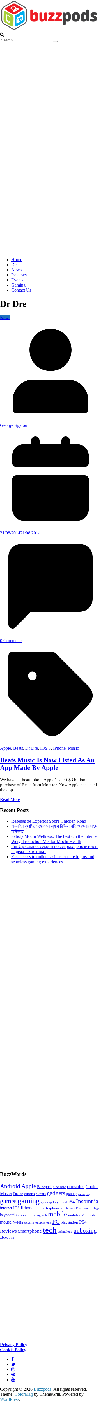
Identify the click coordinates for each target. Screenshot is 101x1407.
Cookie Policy (13, 1349)
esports (29, 1194)
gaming (29, 1201)
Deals (16, 264)
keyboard (7, 1215)
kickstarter (24, 1215)
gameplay (84, 1194)
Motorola (88, 1215)
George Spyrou (13, 425)
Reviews (19, 274)
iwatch (87, 1208)
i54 (71, 1201)
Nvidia (18, 1222)
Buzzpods (44, 1186)
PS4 (83, 1222)
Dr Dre (31, 748)
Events (17, 280)
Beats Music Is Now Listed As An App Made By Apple (47, 763)
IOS (16, 1208)
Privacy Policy (13, 1344)
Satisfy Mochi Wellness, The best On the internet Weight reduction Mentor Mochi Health (54, 839)
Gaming (18, 285)
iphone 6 (41, 1208)
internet (6, 1208)
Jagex (97, 1208)
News (16, 269)
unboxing (85, 1230)
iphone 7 (56, 1208)
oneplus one (43, 1222)
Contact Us (21, 290)
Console (59, 1187)
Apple (5, 748)
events (41, 1194)
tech (50, 1229)
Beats (18, 748)
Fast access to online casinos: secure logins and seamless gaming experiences (52, 859)
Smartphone (30, 1231)
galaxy (71, 1194)
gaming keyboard (54, 1202)
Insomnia (87, 1201)
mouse (6, 1222)
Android (10, 1186)
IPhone (59, 748)
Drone (18, 1193)
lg (34, 1215)
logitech (41, 1215)
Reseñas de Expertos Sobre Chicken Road (48, 821)
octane (29, 1222)
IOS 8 (45, 748)
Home (16, 259)
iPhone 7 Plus (72, 1208)
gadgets (56, 1193)
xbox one (7, 1237)
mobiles (74, 1215)
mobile (57, 1214)
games (8, 1201)
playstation (69, 1222)
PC (56, 1221)
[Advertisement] (42, 1017)
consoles (75, 1186)
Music (73, 748)
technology (65, 1231)
